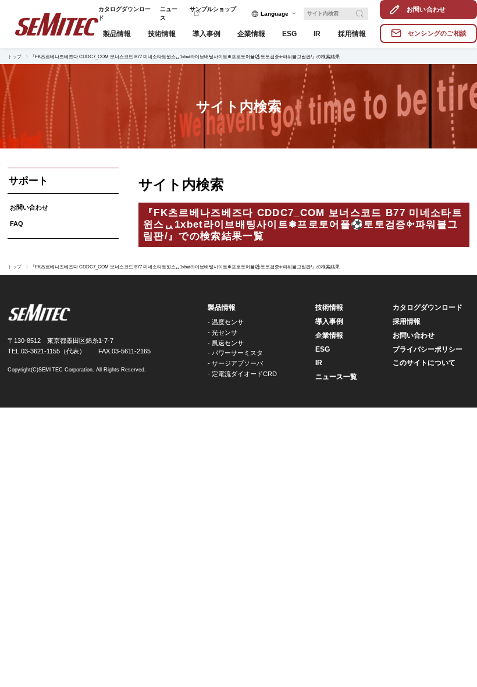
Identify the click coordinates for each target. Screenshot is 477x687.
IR (318, 363)
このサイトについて (424, 363)
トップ (15, 56)
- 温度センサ (226, 321)
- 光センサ (222, 332)
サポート (28, 180)
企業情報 (329, 335)
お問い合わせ (29, 207)
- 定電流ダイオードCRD (242, 373)
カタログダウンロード (427, 307)
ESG (322, 349)
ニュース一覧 (336, 377)
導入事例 (329, 321)
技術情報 (329, 307)
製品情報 (222, 307)
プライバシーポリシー (427, 349)
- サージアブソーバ (235, 363)
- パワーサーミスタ (235, 352)
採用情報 (407, 321)
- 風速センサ (226, 342)
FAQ (16, 223)
